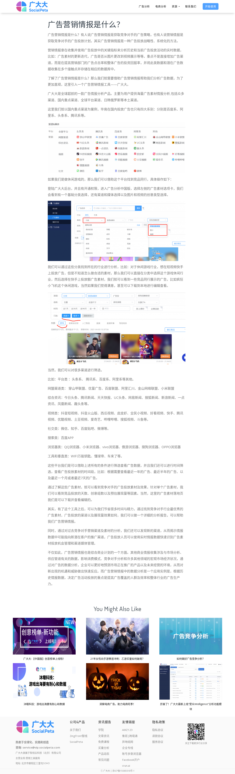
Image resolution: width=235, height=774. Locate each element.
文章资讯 (103, 736)
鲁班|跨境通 (130, 736)
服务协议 (157, 742)
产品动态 (103, 753)
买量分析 (103, 748)
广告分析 (144, 6)
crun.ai (126, 765)
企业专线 (127, 748)
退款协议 (157, 736)
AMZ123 (127, 730)
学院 (101, 730)
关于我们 (75, 730)
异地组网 (127, 742)
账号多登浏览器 (131, 753)
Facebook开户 (131, 760)
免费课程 (103, 742)
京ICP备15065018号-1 (123, 770)
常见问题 (103, 760)
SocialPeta (76, 742)
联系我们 (190, 6)
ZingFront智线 (78, 736)
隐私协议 (157, 730)
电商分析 (160, 6)
